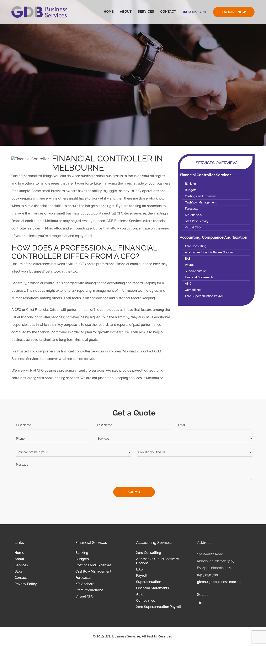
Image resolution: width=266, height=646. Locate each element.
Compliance (193, 289)
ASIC (188, 283)
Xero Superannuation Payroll (204, 296)
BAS (188, 258)
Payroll (190, 265)
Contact (168, 12)
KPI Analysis (193, 215)
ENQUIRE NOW (234, 12)
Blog (18, 571)
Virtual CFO (193, 227)
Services (146, 12)
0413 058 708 (207, 575)
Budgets (190, 190)
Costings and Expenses (201, 196)
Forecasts (191, 208)
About (126, 12)
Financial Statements (199, 277)
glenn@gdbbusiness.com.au (219, 582)
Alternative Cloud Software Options (209, 252)
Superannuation (195, 271)
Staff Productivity (196, 221)
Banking (190, 183)
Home (109, 12)
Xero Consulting (195, 246)
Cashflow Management (201, 202)
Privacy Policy (26, 584)
